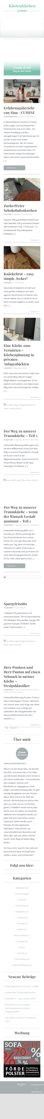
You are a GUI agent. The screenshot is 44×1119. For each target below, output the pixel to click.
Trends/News (30, 116)
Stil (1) (22, 946)
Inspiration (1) (22, 911)
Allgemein (17, 213)
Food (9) (22, 899)
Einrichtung (19, 689)
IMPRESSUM (37, 1091)
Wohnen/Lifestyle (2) (22, 964)
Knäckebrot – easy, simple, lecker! (19, 275)
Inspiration (28, 689)
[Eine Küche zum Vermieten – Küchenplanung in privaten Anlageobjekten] (22, 328)
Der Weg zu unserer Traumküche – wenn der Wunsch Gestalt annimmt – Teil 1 (21, 513)
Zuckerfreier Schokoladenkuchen (20, 207)
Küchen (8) (22, 917)
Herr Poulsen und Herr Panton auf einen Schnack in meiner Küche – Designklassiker (22, 675)
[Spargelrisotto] (22, 586)
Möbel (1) (22, 928)
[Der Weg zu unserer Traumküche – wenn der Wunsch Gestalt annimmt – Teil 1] (22, 489)
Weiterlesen (11, 167)
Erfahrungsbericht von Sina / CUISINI (19, 109)
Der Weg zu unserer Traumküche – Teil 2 (21, 432)
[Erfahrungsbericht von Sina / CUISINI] (22, 90)
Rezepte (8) (22, 940)
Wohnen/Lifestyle (16, 691)
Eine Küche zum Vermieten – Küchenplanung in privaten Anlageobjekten (19, 353)
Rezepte (29, 213)
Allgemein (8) (22, 887)
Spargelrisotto (15, 603)
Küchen (22, 116)
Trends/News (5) (22, 958)
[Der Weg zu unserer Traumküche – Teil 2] (22, 414)
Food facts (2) (22, 905)
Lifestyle (7, 691)
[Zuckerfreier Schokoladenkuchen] (22, 188)
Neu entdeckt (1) (22, 934)
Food (23, 213)
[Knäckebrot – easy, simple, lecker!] (22, 256)
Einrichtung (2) (22, 893)
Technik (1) (22, 952)
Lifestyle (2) (22, 922)
